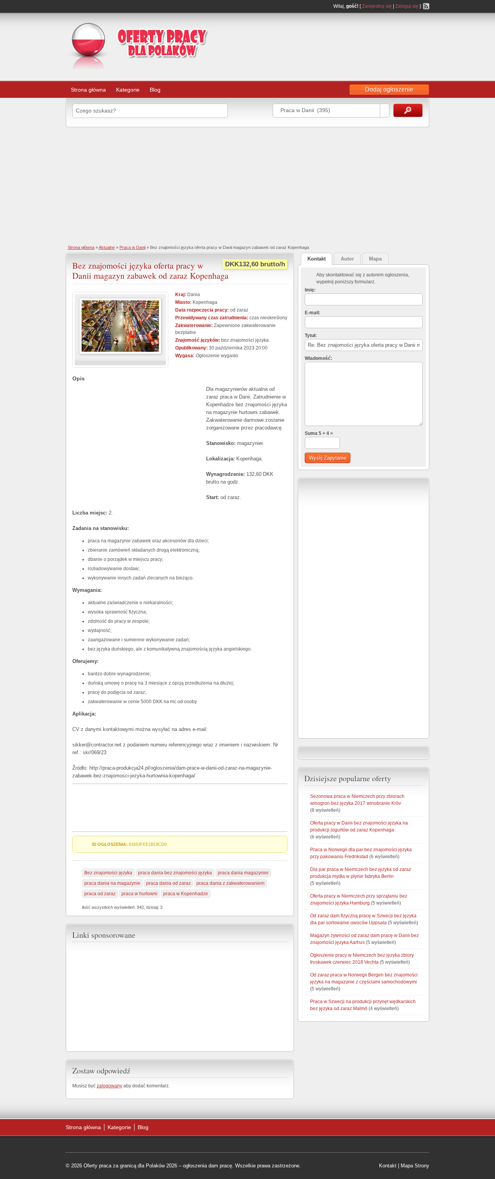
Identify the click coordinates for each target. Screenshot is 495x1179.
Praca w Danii (132, 247)
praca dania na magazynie (112, 883)
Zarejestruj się (377, 6)
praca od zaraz (100, 893)
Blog (155, 90)
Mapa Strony (415, 1166)
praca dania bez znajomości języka (175, 873)
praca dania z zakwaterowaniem (230, 883)
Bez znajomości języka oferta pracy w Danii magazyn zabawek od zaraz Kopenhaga (150, 270)
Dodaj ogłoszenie (389, 89)
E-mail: (312, 312)
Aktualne (107, 247)
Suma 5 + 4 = (319, 433)
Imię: (310, 290)
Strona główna (88, 90)
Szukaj (408, 110)
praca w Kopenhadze (185, 893)
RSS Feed (426, 6)
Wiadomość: (318, 358)
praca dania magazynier (243, 873)
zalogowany (109, 1086)
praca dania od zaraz (168, 883)
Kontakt (387, 1166)
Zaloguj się (406, 6)
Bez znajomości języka (108, 873)
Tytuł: (311, 335)
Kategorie (128, 90)
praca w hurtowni (139, 893)
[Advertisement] (367, 36)
